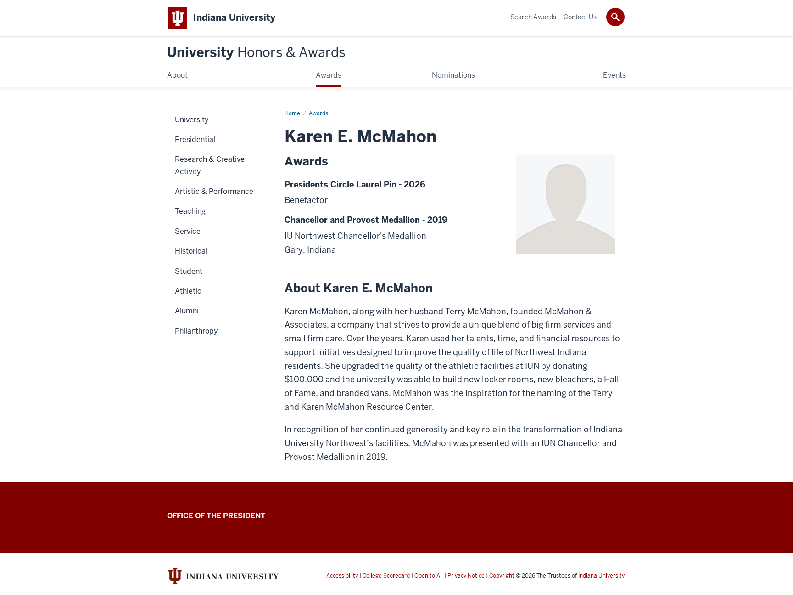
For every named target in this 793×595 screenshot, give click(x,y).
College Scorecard (386, 575)
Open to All (428, 575)
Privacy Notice (466, 575)
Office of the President (216, 516)
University (256, 52)
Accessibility (342, 575)
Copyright (501, 575)
